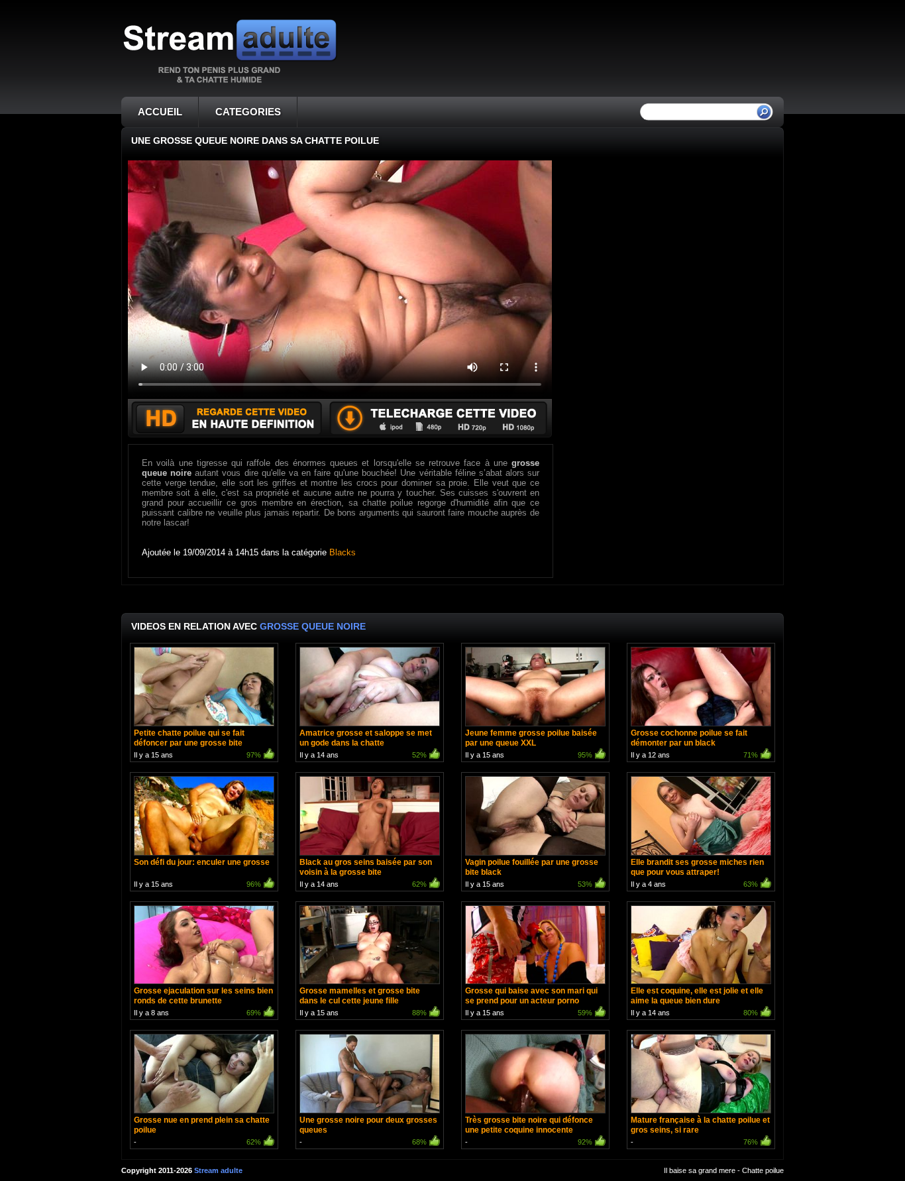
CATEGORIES (248, 111)
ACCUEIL (160, 111)
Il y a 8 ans (203, 1001)
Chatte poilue (763, 1170)
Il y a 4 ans (697, 873)
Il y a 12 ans (694, 743)
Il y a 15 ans (197, 743)
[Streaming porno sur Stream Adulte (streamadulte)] (230, 82)
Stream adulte (218, 1170)
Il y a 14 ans (365, 743)
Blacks (342, 552)
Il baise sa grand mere (699, 1170)
